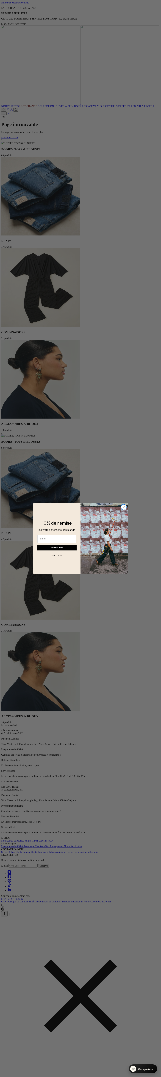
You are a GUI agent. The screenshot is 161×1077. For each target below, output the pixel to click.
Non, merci (57, 555)
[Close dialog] (123, 507)
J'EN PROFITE (57, 548)
